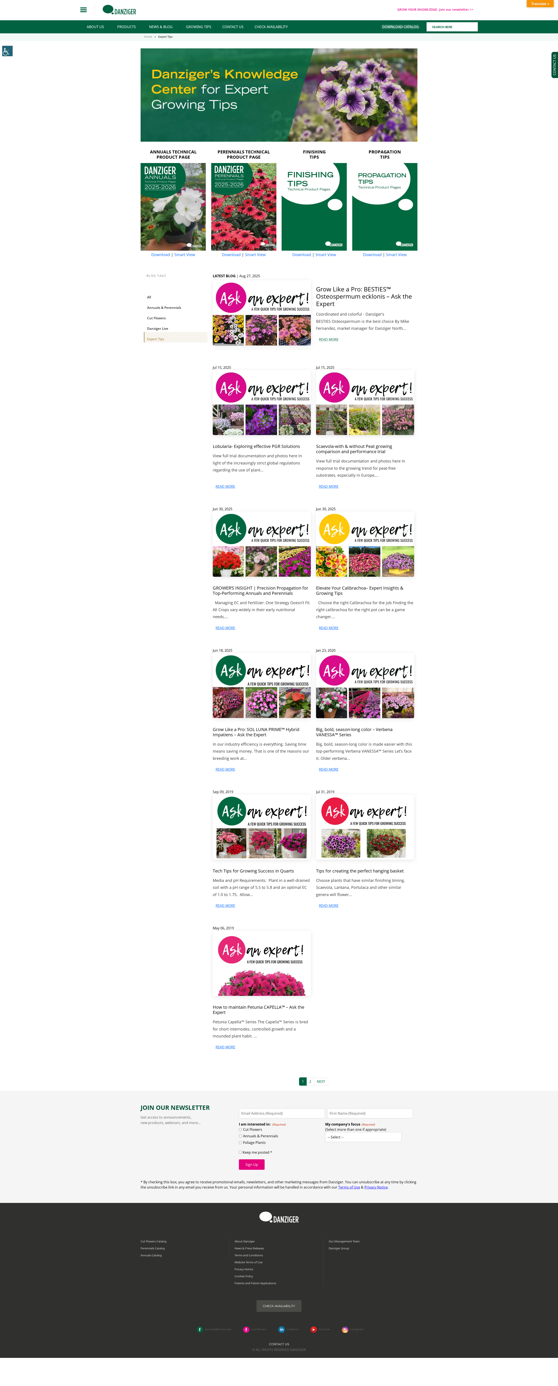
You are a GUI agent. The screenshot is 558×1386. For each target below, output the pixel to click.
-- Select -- (336, 1137)
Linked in (292, 1329)
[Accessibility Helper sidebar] (7, 51)
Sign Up (251, 1164)
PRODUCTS (126, 26)
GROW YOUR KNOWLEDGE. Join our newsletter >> (435, 9)
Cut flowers (258, 1329)
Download (160, 254)
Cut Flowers (252, 1129)
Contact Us (279, 1344)
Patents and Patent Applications (255, 1283)
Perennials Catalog (153, 1248)
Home (148, 37)
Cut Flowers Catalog (154, 1241)
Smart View (184, 254)
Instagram (357, 1329)
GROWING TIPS (198, 26)
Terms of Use (349, 1187)
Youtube (324, 1329)
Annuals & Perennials (260, 1136)
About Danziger (245, 1241)
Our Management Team (344, 1241)
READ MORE (329, 339)
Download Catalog (400, 26)
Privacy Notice (376, 1187)
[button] (83, 9)
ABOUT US (95, 26)
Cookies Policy (244, 1276)
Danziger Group (339, 1248)
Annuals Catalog (151, 1255)
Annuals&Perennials (218, 1329)
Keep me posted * (257, 1152)
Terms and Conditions (249, 1255)
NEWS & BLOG (161, 26)
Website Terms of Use (248, 1262)
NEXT (321, 1081)
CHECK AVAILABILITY (271, 26)
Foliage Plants (254, 1142)
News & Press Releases (249, 1248)
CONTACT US (232, 26)
